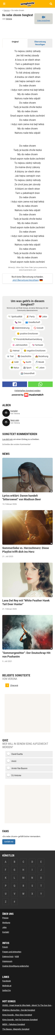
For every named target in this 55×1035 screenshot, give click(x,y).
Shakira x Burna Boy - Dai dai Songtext (18, 1010)
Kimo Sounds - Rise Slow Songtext (17, 1015)
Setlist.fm (6, 990)
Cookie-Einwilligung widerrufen (15, 966)
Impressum (7, 961)
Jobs (4, 927)
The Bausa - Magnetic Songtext (15, 1029)
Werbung (6, 922)
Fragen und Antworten (11, 952)
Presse (5, 918)
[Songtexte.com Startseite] (27, 4)
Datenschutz (7, 956)
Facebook (6, 981)
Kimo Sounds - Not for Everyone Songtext (20, 1019)
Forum (5, 947)
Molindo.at (6, 985)
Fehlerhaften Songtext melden (27, 390)
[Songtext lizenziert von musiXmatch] (27, 394)
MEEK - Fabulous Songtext (13, 1024)
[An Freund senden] (40, 384)
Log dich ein (7, 439)
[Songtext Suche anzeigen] (51, 4)
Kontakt (5, 932)
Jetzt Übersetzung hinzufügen (25, 280)
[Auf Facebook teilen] (14, 384)
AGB (17, 956)
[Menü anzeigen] (4, 4)
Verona (9, 19)
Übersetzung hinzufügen (40, 43)
